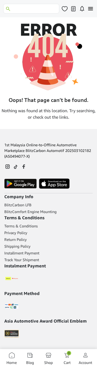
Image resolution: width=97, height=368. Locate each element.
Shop (48, 362)
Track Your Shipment (21, 259)
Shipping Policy (17, 246)
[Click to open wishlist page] (64, 8)
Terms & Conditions (21, 226)
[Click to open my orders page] (73, 8)
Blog (30, 362)
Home (11, 362)
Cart (67, 358)
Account (85, 362)
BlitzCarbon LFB (18, 205)
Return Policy (15, 239)
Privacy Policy (15, 232)
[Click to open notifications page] (82, 8)
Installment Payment (21, 253)
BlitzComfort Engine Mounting (30, 211)
